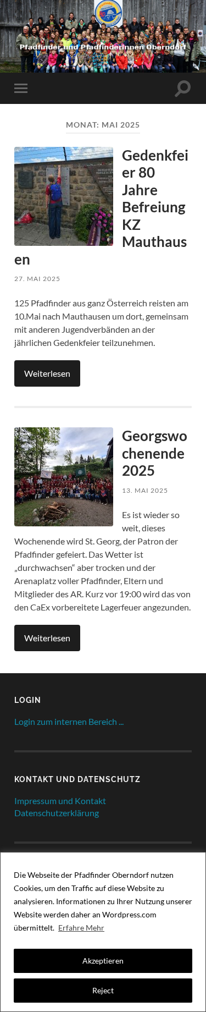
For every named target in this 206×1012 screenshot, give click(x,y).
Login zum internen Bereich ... (69, 721)
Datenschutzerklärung (56, 812)
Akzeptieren (103, 960)
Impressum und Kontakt (60, 800)
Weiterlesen (47, 373)
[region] (103, 932)
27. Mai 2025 (37, 278)
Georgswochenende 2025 (154, 453)
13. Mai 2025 (145, 490)
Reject (103, 990)
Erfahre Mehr (81, 927)
